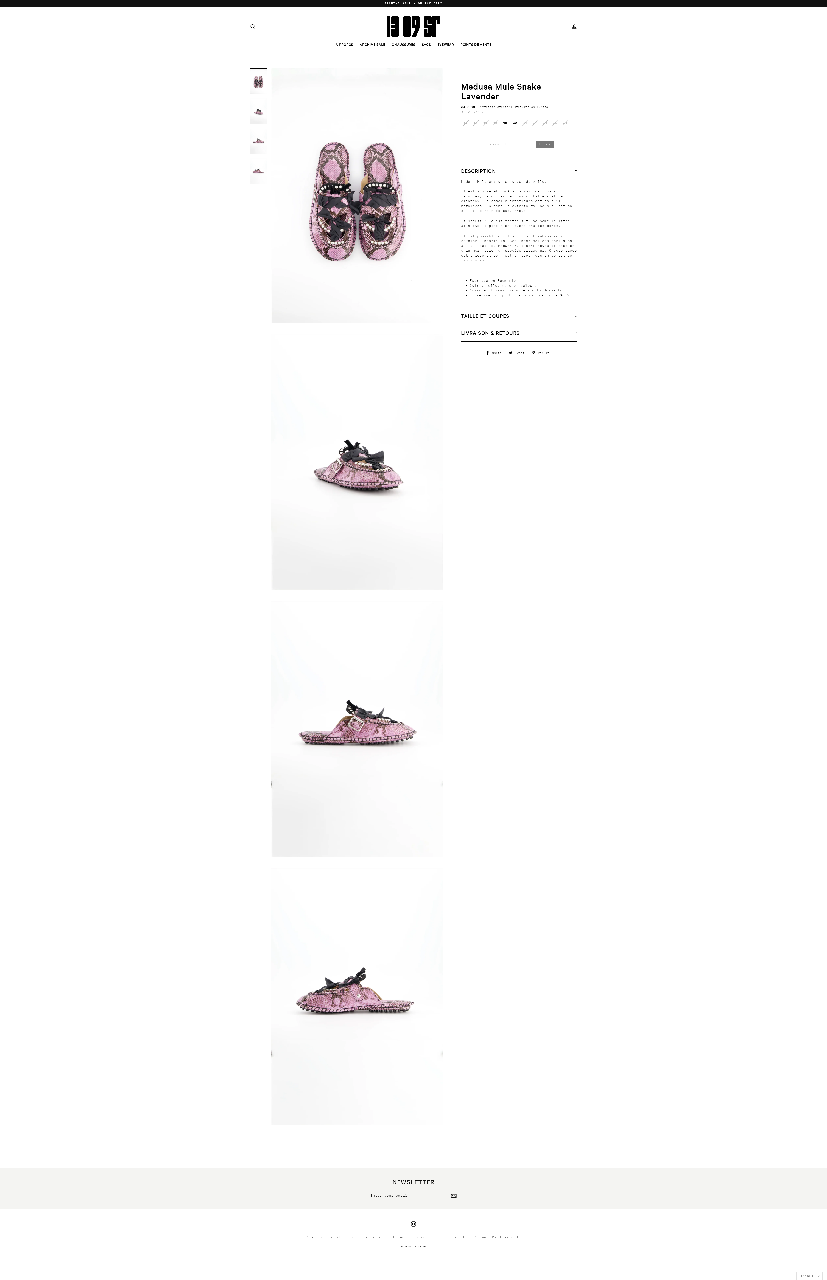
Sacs (426, 44)
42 (535, 123)
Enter (545, 144)
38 (495, 123)
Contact (481, 1237)
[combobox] (809, 1276)
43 (545, 123)
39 (505, 123)
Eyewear (445, 44)
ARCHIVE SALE (372, 44)
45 (565, 123)
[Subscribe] (453, 1196)
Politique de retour (452, 1237)
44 (555, 123)
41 (525, 123)
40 (515, 123)
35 (466, 123)
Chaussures (403, 44)
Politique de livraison (409, 1237)
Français (806, 1275)
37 (485, 123)
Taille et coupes (485, 316)
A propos (344, 44)
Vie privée (375, 1237)
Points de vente (475, 44)
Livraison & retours (490, 333)
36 (476, 123)
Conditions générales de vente (334, 1237)
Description (478, 171)
